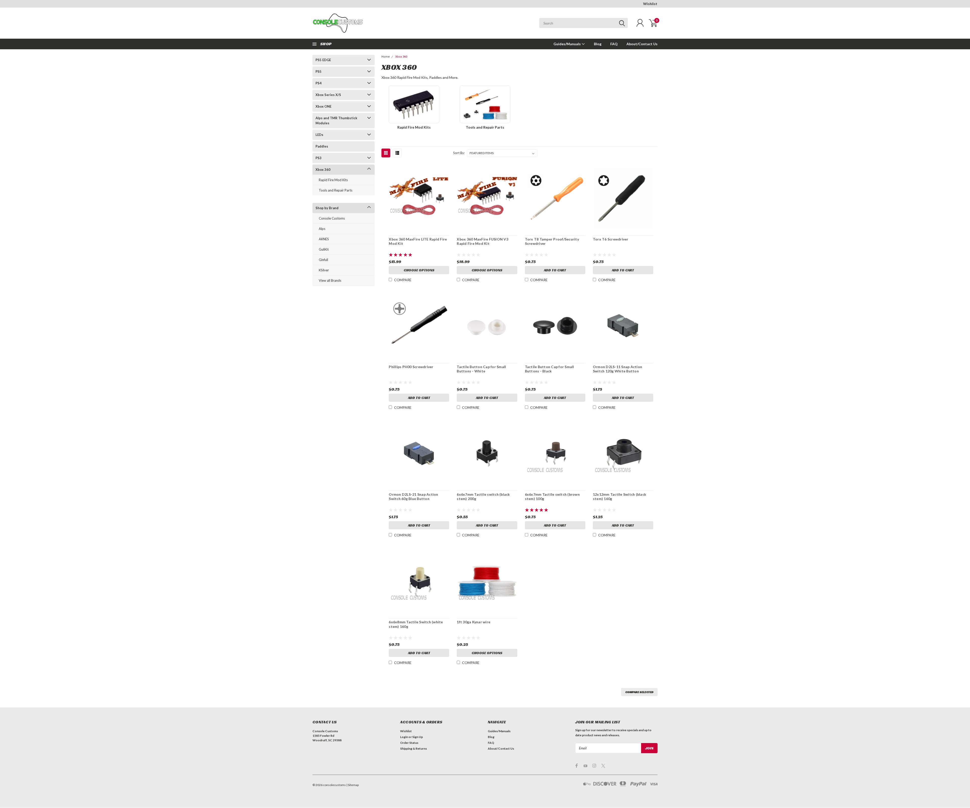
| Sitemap (352, 785)
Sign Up (417, 737)
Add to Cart (555, 270)
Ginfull (323, 260)
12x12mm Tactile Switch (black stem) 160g (619, 496)
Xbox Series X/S (328, 95)
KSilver (324, 270)
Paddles (322, 146)
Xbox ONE (323, 106)
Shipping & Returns (413, 748)
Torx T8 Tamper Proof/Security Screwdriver (552, 241)
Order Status (409, 743)
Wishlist (650, 4)
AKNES (324, 239)
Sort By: (459, 153)
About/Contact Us (642, 44)
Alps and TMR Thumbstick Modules (336, 120)
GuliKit (324, 249)
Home (385, 56)
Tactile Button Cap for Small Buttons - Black (549, 369)
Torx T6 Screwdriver (610, 239)
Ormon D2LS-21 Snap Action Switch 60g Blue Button (413, 496)
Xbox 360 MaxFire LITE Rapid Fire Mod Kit (418, 241)
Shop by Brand (327, 208)
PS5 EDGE (323, 60)
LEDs (319, 135)
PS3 (319, 158)
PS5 (319, 71)
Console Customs (332, 218)
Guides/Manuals (567, 44)
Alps (322, 229)
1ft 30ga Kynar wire (473, 622)
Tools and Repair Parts (335, 190)
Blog (597, 44)
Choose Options (419, 270)
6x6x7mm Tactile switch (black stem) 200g (483, 496)
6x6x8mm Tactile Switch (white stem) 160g (416, 624)
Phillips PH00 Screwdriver (411, 367)
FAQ (614, 44)
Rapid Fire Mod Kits (333, 180)
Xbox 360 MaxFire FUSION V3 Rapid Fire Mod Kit (482, 241)
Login (404, 737)
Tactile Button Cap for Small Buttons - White (481, 369)
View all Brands (330, 280)
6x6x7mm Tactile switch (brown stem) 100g (552, 496)
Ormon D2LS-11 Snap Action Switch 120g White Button (617, 369)
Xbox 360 (323, 170)
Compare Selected (639, 692)
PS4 (319, 83)
